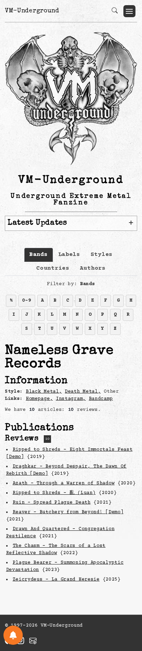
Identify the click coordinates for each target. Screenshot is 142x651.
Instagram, (71, 399)
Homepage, (39, 399)
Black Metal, (44, 391)
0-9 (26, 300)
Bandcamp (101, 399)
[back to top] (128, 600)
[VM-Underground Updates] (13, 635)
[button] (129, 11)
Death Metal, (83, 391)
